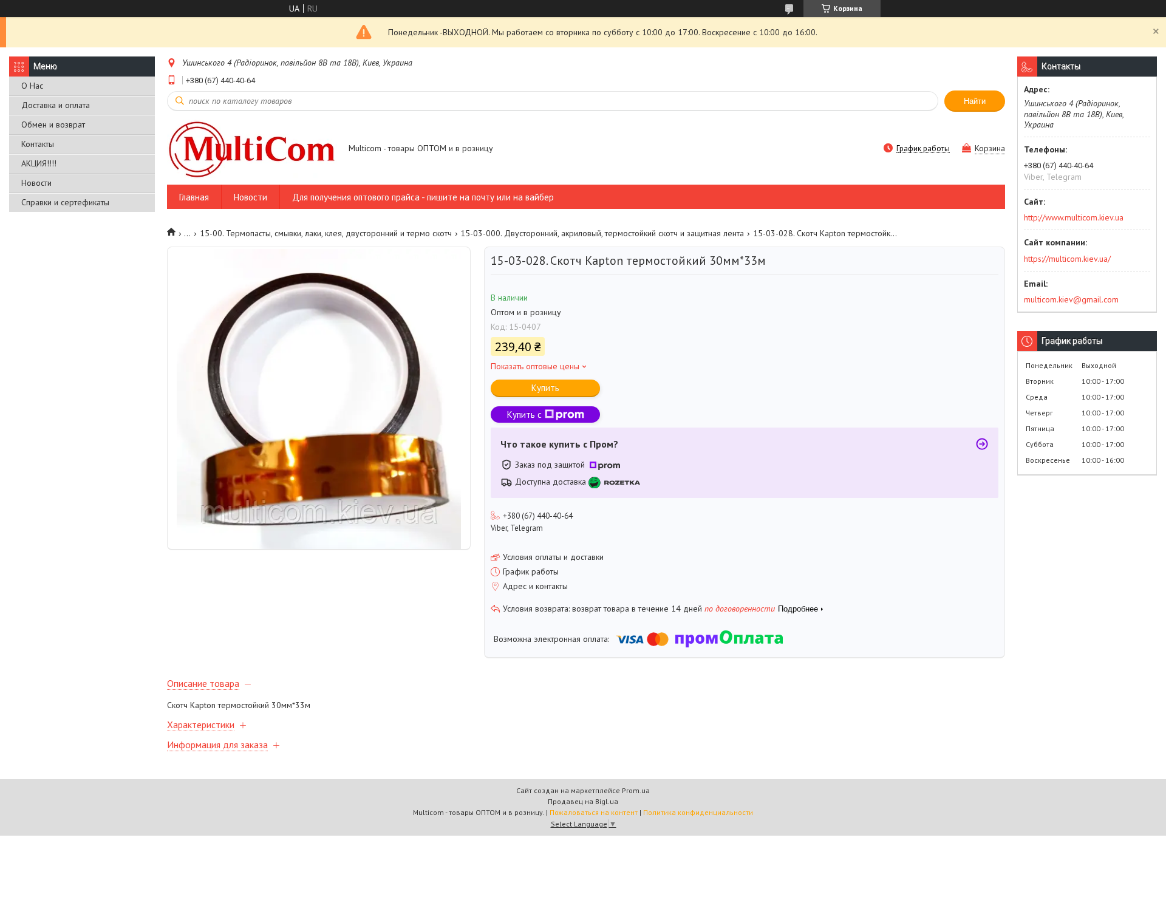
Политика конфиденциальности (698, 812)
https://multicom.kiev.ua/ (1067, 258)
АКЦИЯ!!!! (38, 163)
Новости (36, 182)
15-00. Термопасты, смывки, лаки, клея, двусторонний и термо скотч (326, 233)
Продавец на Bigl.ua (583, 801)
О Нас (32, 85)
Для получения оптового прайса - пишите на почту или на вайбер (423, 197)
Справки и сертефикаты (65, 202)
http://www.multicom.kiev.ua (1073, 217)
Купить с (524, 414)
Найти (975, 101)
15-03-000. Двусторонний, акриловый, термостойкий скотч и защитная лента (602, 233)
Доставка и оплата (55, 105)
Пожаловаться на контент (594, 812)
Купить (545, 388)
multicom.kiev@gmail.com (1071, 299)
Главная (194, 197)
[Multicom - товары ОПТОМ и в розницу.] (252, 149)
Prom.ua (636, 790)
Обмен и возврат (53, 124)
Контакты (37, 143)
